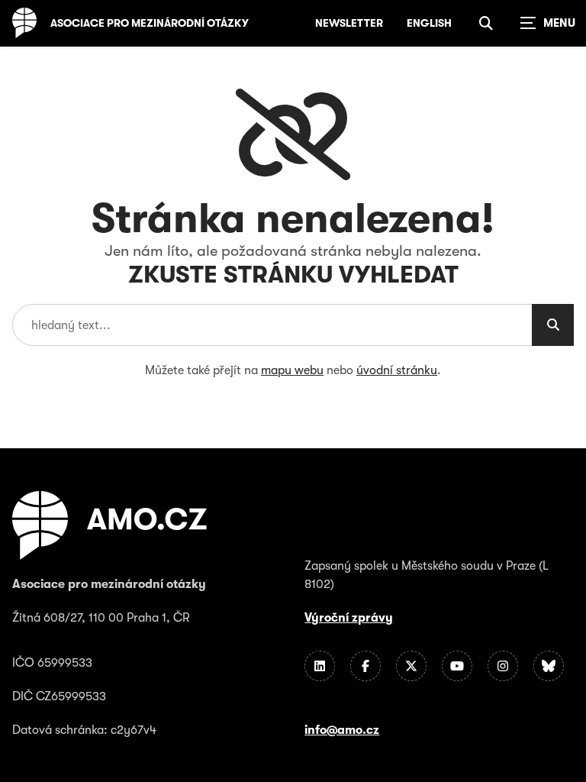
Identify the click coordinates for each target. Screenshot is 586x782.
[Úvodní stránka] (24, 23)
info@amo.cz (341, 730)
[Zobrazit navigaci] (548, 23)
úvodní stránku (396, 370)
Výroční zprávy (348, 618)
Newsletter (349, 23)
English (429, 23)
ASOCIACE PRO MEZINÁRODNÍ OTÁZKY (149, 23)
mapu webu (292, 370)
